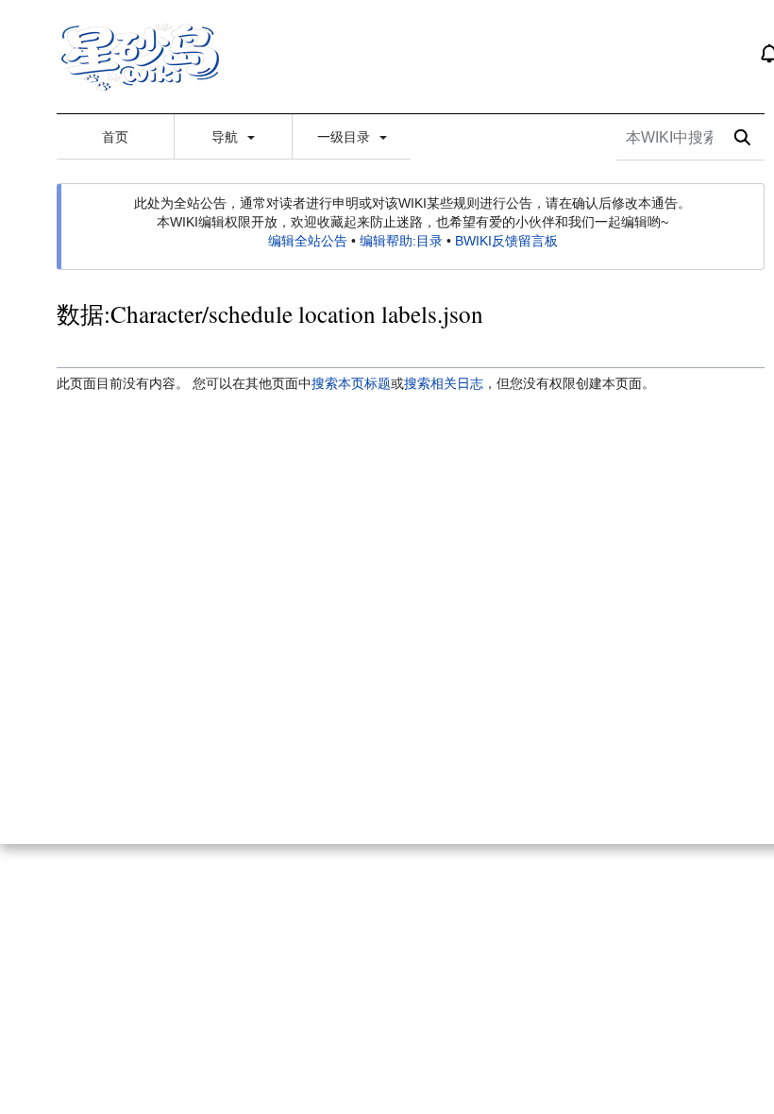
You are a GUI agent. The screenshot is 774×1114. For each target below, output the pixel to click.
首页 (115, 136)
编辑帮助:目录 (401, 240)
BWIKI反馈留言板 (506, 240)
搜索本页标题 (351, 383)
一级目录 (345, 136)
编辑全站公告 (307, 240)
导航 (226, 136)
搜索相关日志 (443, 383)
